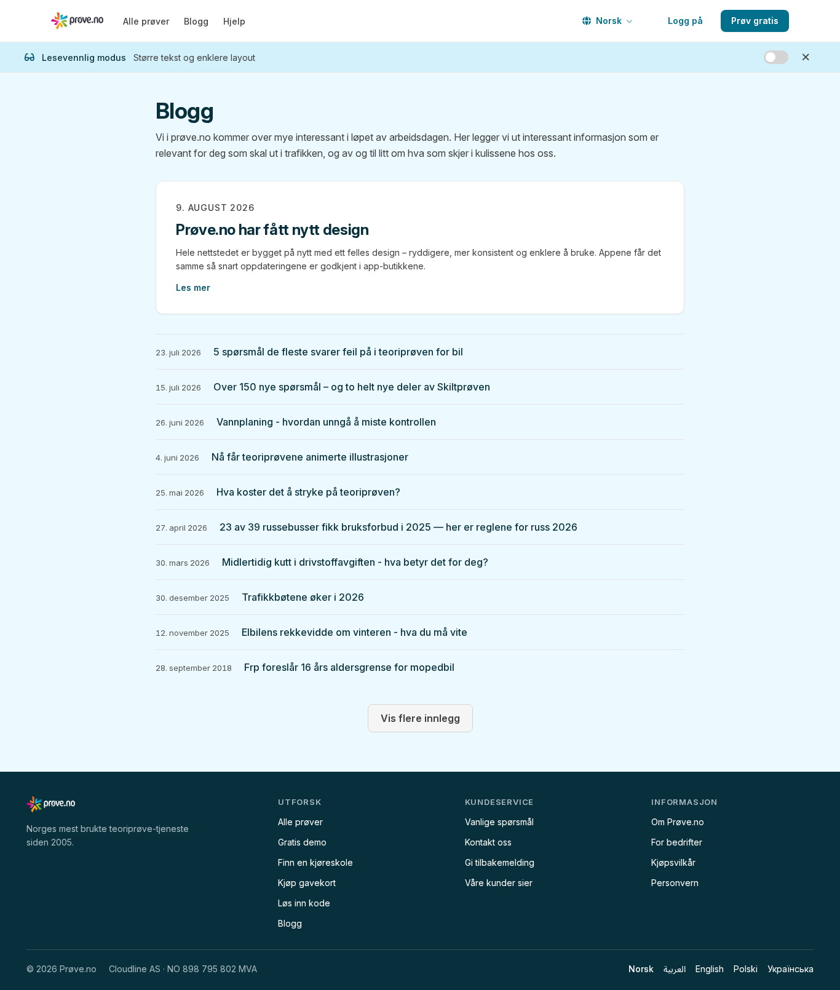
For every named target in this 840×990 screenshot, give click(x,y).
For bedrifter (676, 842)
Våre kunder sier (499, 882)
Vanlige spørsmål (499, 822)
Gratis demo (302, 842)
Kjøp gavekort (307, 882)
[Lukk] (805, 57)
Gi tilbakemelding (499, 862)
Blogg (196, 21)
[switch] (776, 57)
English (709, 969)
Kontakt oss (488, 842)
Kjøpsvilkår (673, 862)
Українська (790, 969)
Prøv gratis (755, 20)
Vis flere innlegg (420, 718)
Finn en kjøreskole (315, 862)
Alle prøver (146, 21)
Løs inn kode (304, 903)
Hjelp (234, 21)
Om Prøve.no (677, 822)
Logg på (685, 20)
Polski (746, 969)
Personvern (675, 882)
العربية (675, 969)
